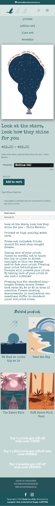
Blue (9, 192)
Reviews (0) (9, 217)
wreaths (27, 39)
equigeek (11, 502)
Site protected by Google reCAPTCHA (32, 502)
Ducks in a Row (28, 499)
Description (9, 213)
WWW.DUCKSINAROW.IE (26, 487)
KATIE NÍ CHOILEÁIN (26, 481)
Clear (52, 169)
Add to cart (14, 182)
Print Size (7, 165)
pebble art (27, 26)
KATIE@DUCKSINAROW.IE (26, 484)
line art (28, 33)
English (17, 192)
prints (27, 19)
